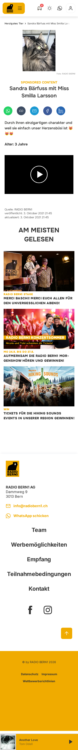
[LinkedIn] (60, 110)
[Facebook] (47, 110)
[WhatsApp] (8, 110)
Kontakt (39, 588)
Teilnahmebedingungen (39, 574)
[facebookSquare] (30, 610)
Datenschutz (29, 674)
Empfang (39, 559)
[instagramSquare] (47, 610)
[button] (59, 8)
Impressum (49, 674)
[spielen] (70, 742)
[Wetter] (49, 8)
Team (39, 529)
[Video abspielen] (39, 174)
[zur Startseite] (10, 8)
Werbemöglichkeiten (39, 544)
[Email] (34, 110)
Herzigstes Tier (14, 23)
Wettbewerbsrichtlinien (39, 681)
